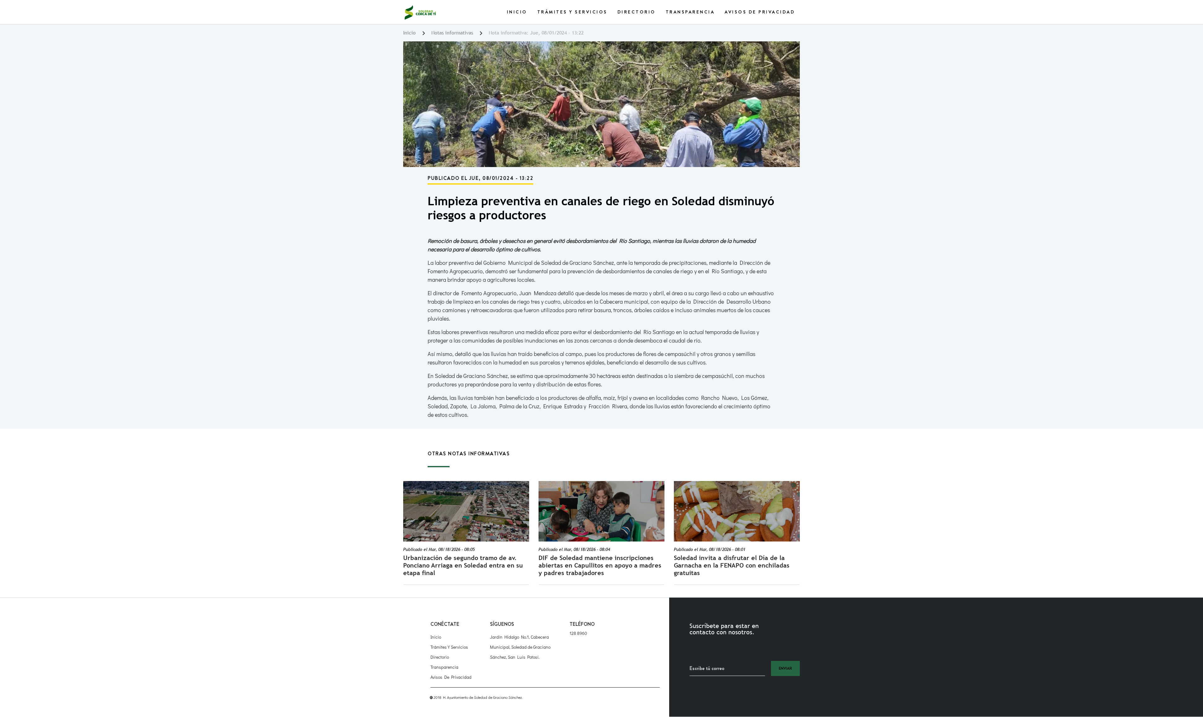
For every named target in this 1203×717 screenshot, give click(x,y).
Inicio (517, 12)
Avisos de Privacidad (760, 12)
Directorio (636, 12)
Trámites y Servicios (572, 12)
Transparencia (690, 12)
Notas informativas (452, 33)
